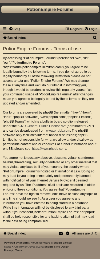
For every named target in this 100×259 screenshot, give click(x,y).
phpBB (23, 242)
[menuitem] (14, 29)
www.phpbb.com (58, 130)
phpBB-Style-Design (57, 246)
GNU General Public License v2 (42, 126)
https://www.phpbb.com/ (49, 149)
